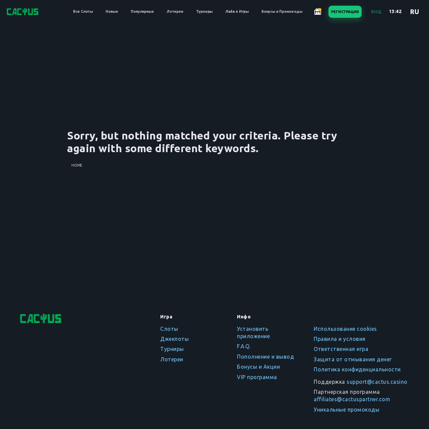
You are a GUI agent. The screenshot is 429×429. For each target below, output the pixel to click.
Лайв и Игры (237, 11)
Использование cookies (345, 329)
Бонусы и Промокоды (281, 11)
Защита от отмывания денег (353, 359)
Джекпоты (174, 339)
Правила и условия (340, 339)
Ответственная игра (341, 349)
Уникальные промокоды (346, 410)
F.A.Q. (243, 346)
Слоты (169, 329)
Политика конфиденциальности (357, 369)
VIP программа (257, 377)
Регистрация (345, 12)
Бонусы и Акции (258, 367)
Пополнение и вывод (265, 357)
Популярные (142, 11)
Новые (112, 11)
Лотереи (175, 11)
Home (76, 165)
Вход (376, 12)
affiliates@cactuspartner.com (352, 399)
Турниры (204, 11)
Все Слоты (83, 11)
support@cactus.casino (377, 382)
